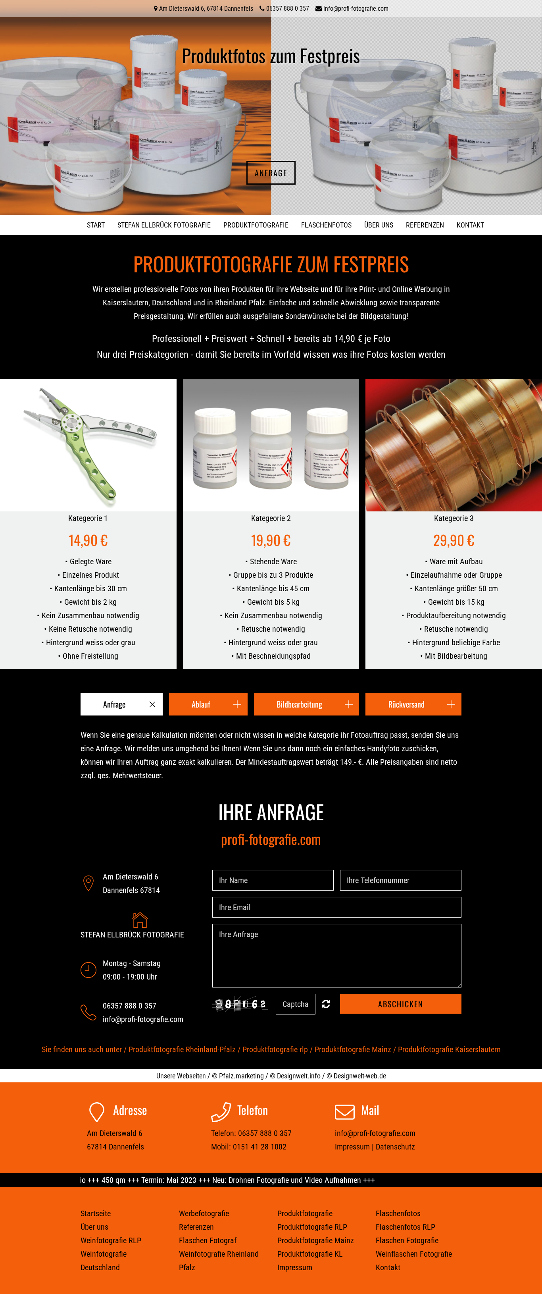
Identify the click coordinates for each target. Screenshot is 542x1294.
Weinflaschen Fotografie (414, 1254)
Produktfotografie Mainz (353, 1049)
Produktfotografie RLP (312, 1227)
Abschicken (400, 1004)
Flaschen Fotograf (207, 1240)
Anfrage (271, 173)
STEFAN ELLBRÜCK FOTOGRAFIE (164, 225)
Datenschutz (395, 1146)
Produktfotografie (255, 225)
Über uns (378, 225)
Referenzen (425, 225)
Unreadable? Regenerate (326, 1004)
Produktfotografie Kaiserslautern (449, 1049)
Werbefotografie (204, 1213)
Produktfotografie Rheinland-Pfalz (182, 1049)
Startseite (96, 1213)
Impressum (352, 1146)
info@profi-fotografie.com (355, 8)
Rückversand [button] (406, 704)
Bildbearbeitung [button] (299, 704)
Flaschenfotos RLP (405, 1227)
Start (96, 225)
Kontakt (470, 225)
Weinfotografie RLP (111, 1240)
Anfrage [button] (114, 704)
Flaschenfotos (326, 225)
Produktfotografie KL (310, 1254)
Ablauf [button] (201, 704)
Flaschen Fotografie (407, 1240)
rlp (304, 1049)
